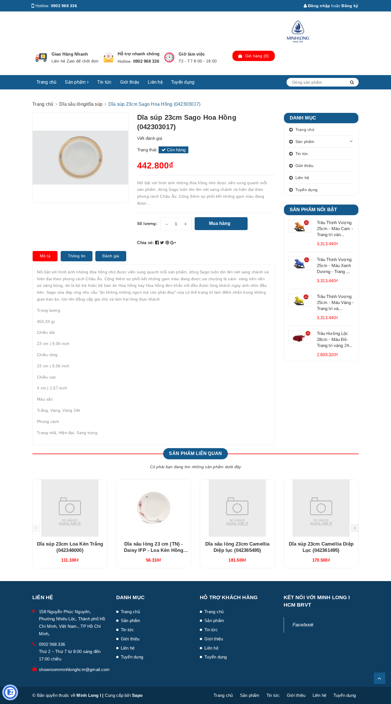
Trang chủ (46, 82)
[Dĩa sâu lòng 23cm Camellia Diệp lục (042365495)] (237, 508)
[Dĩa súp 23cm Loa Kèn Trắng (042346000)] (70, 508)
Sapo (137, 695)
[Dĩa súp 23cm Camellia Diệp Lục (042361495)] (321, 508)
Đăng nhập (318, 5)
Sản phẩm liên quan (195, 453)
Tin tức (104, 82)
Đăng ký (349, 5)
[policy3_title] (169, 57)
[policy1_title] (41, 57)
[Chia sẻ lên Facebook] (157, 242)
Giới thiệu (129, 82)
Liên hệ (155, 82)
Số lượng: (147, 223)
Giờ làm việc (192, 54)
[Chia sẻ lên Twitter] (162, 242)
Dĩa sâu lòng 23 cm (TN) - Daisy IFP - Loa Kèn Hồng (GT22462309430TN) (153, 550)
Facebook (303, 624)
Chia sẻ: (145, 242)
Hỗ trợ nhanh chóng (139, 53)
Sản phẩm (76, 82)
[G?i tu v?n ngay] (10, 692)
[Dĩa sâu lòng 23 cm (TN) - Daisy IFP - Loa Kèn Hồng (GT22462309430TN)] (153, 508)
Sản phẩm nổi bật (313, 209)
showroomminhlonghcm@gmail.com (74, 669)
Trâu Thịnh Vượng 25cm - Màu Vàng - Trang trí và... (335, 302)
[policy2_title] (108, 57)
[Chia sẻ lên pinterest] (168, 242)
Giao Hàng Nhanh (70, 54)
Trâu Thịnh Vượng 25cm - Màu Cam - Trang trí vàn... (335, 228)
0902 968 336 (64, 5)
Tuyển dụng (183, 82)
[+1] (173, 242)
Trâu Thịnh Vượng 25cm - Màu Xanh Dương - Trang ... (334, 265)
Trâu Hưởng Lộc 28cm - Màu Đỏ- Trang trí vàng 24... (335, 339)
